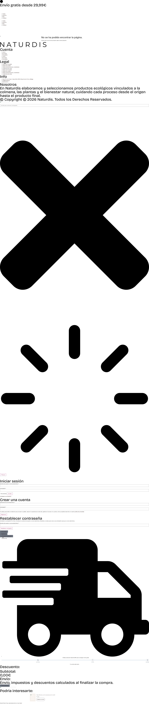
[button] (74, 19)
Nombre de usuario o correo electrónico (9, 483)
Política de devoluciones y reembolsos (10, 67)
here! (21, 703)
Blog (3, 16)
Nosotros (4, 15)
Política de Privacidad (7, 64)
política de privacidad (79, 511)
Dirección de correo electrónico (7, 502)
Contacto (4, 18)
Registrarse (3, 514)
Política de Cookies (6, 65)
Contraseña (3, 488)
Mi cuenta (4, 53)
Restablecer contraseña (6, 528)
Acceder (10, 493)
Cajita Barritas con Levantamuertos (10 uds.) (45, 695)
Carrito (3, 52)
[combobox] (74, 105)
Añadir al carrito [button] (40, 699)
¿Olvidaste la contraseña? (5, 496)
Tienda (3, 13)
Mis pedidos (5, 54)
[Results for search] (74, 399)
